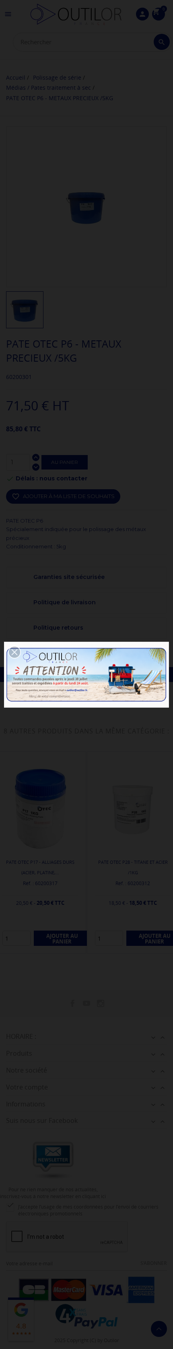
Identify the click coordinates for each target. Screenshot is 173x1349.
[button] (14, 652)
